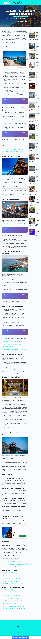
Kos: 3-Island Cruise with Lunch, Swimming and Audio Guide (15, 566)
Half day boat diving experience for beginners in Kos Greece (15, 564)
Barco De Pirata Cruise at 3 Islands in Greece (12, 344)
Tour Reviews (33, 2)
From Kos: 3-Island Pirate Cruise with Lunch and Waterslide (14, 148)
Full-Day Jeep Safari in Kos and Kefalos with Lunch (13, 583)
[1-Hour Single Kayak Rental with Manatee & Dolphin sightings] (32, 168)
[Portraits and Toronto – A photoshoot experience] (32, 65)
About (16, 629)
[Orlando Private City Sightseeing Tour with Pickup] (32, 46)
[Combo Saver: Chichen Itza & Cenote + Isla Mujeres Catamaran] (32, 105)
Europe (21, 16)
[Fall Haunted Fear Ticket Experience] (32, 232)
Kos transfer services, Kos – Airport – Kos (11, 605)
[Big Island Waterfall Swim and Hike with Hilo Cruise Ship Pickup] (32, 189)
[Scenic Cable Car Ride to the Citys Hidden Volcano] (32, 136)
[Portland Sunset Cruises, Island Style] (32, 95)
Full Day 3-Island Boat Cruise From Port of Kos (12, 341)
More (37, 2)
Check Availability (22, 535)
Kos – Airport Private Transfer (9, 346)
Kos (22, 16)
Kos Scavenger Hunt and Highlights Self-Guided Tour (13, 606)
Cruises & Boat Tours (16, 16)
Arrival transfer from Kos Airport (9, 603)
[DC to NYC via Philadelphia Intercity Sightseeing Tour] (32, 75)
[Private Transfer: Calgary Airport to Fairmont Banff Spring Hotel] (32, 221)
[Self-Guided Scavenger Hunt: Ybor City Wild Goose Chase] (32, 35)
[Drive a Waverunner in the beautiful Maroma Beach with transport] (32, 116)
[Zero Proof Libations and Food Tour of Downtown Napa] (32, 86)
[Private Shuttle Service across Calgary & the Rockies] (32, 179)
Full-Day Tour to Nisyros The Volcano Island (11, 343)
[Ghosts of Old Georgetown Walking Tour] (32, 127)
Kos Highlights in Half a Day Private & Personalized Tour (14, 608)
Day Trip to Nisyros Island (8, 572)
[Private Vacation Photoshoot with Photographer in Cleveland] (32, 210)
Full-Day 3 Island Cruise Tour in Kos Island (11, 558)
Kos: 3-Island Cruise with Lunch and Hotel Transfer (13, 151)
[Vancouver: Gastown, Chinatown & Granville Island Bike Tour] (32, 199)
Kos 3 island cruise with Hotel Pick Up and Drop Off (13, 149)
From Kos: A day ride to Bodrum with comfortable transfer (14, 347)
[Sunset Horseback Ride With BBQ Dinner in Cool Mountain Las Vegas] (32, 146)
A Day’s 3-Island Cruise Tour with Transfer (11, 559)
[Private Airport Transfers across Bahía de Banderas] (32, 56)
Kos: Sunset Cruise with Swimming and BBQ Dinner (13, 561)
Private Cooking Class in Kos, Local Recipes (11, 609)
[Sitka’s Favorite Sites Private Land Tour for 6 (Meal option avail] (32, 157)
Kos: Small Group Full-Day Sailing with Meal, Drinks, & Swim (14, 562)
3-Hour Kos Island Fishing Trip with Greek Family (12, 581)
